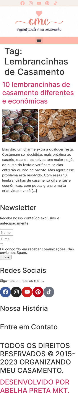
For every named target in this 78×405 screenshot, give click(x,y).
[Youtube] (39, 3)
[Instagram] (31, 3)
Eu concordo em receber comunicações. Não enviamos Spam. (37, 250)
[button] (39, 40)
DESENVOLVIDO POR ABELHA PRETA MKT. (35, 386)
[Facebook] (22, 3)
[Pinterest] (47, 3)
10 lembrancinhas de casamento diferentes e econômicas (38, 92)
